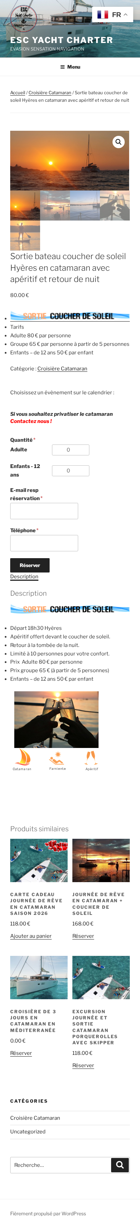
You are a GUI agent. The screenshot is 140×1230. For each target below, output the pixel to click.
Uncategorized (28, 1132)
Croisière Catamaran (50, 92)
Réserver (30, 565)
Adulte (18, 450)
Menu (73, 67)
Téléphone (23, 530)
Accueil (17, 92)
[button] (118, 142)
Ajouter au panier (31, 936)
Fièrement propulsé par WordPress (48, 1213)
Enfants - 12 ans (25, 470)
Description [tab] (24, 577)
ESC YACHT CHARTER (61, 40)
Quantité (21, 440)
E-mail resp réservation (25, 494)
